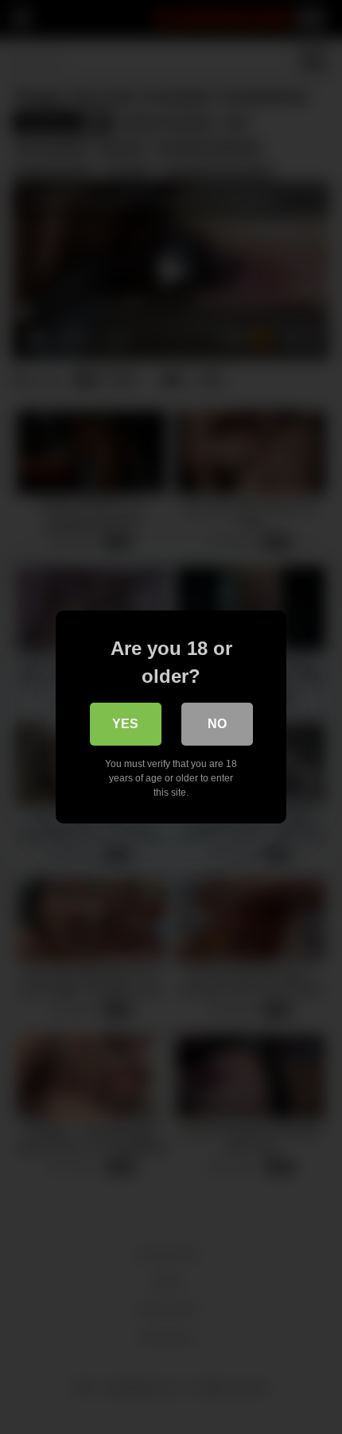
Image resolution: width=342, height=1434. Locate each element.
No (217, 724)
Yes (125, 724)
